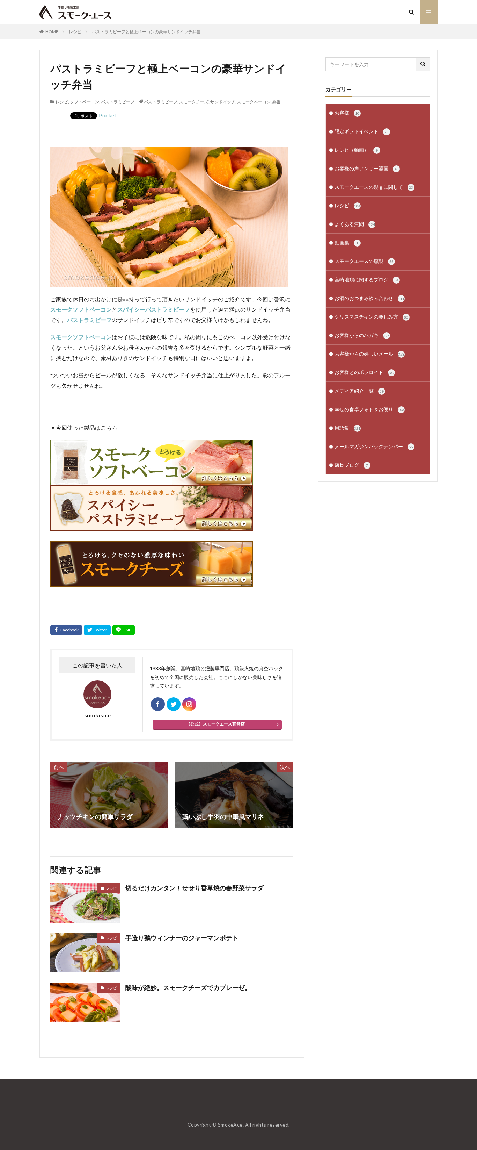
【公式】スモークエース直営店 (215, 724)
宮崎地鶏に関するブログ (366, 280)
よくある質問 (355, 224)
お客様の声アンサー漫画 (366, 168)
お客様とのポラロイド (365, 372)
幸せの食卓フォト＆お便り (369, 409)
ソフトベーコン (84, 102)
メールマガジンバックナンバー (374, 446)
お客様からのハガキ (362, 335)
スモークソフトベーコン (81, 309)
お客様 (347, 113)
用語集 (347, 428)
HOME (51, 31)
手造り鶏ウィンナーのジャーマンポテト (182, 938)
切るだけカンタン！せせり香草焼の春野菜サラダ (194, 888)
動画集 (346, 242)
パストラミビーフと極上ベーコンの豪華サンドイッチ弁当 (146, 31)
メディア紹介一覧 (359, 391)
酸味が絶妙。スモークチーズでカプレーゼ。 (188, 987)
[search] (423, 64)
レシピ (75, 31)
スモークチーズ (193, 102)
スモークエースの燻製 (364, 261)
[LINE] (123, 630)
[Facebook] (66, 630)
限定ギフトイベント (362, 131)
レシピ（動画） (356, 150)
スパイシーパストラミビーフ (153, 309)
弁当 (276, 102)
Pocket (107, 115)
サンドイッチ (222, 102)
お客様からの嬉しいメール (369, 354)
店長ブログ (351, 465)
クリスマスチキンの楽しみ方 (371, 317)
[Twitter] (97, 630)
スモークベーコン (254, 102)
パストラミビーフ (117, 102)
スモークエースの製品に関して (374, 187)
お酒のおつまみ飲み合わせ (369, 298)
